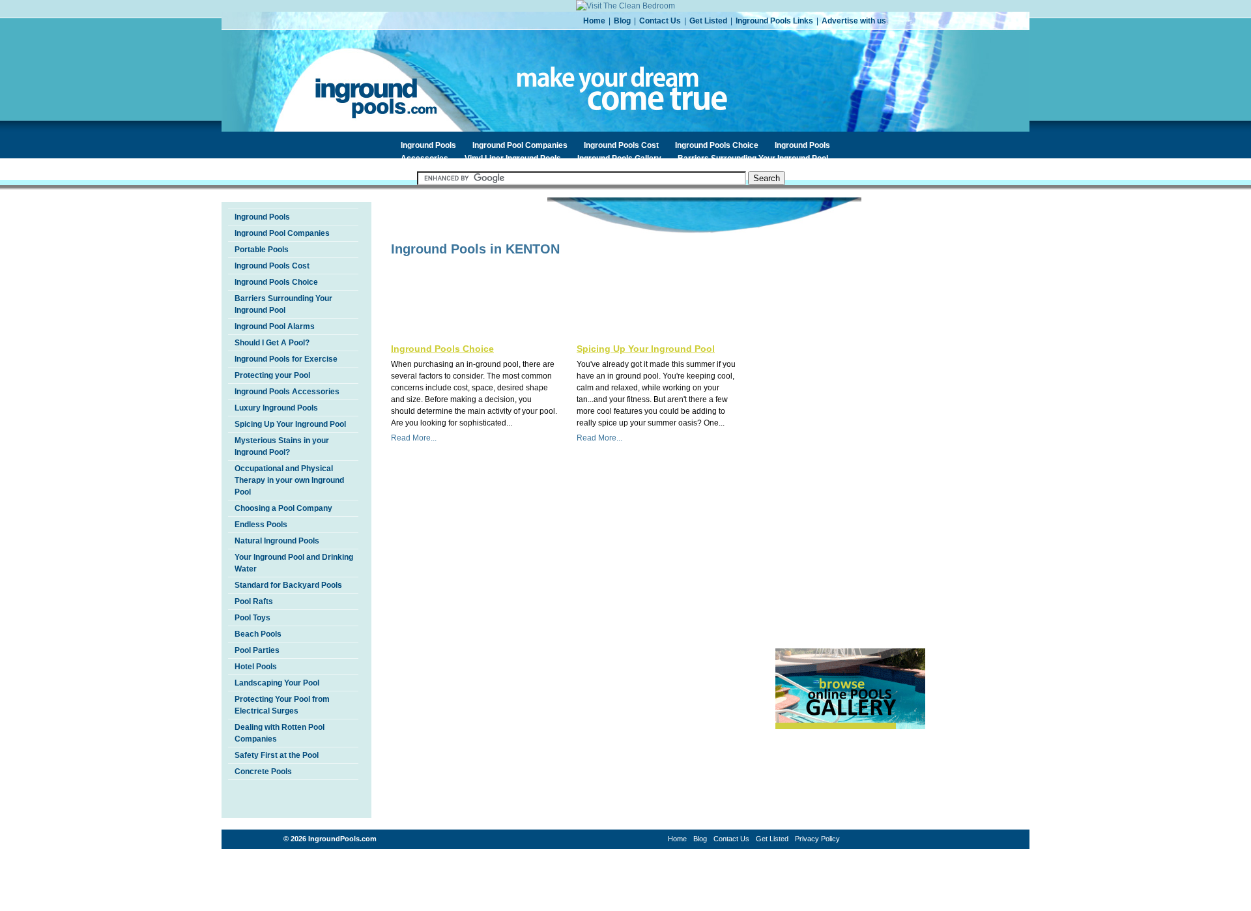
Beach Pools (258, 634)
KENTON (533, 249)
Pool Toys (252, 617)
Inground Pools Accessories (287, 391)
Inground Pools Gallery (619, 158)
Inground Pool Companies (520, 145)
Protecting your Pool (272, 375)
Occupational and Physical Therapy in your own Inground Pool (289, 480)
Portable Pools (262, 249)
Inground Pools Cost (621, 145)
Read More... (414, 437)
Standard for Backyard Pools (288, 585)
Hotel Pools (256, 666)
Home (594, 20)
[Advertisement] (543, 282)
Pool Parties (257, 650)
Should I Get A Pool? (272, 342)
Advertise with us (854, 20)
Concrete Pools (263, 771)
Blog (622, 20)
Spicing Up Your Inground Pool (290, 424)
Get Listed (708, 20)
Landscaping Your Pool (277, 682)
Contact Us (660, 20)
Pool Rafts (254, 601)
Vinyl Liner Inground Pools (513, 158)
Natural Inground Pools (277, 540)
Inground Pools (428, 145)
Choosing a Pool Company (283, 508)
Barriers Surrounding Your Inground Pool (753, 158)
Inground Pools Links (774, 20)
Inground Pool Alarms (275, 326)
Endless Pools (261, 524)
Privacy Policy (817, 839)
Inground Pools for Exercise (286, 359)
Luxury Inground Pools (276, 407)
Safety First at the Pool (277, 755)
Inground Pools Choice (716, 145)
